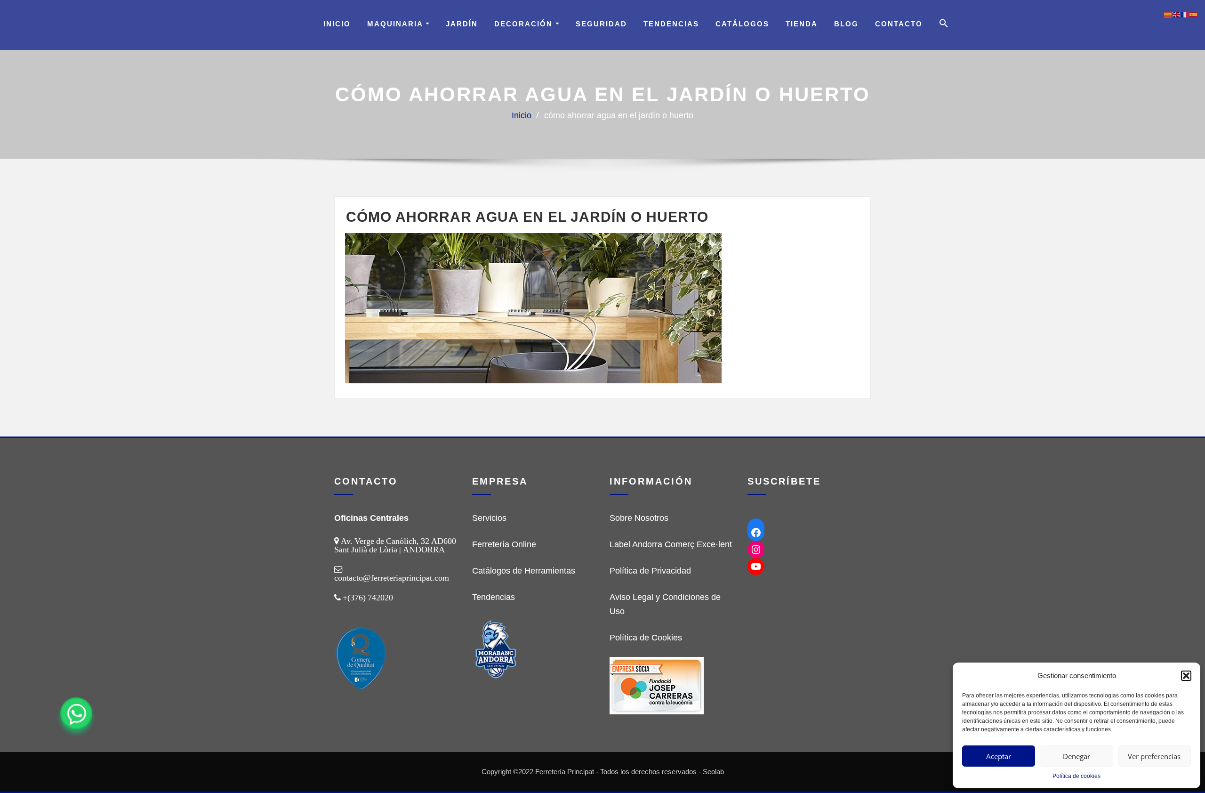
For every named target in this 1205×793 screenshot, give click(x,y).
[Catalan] (1168, 14)
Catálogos (742, 24)
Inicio (337, 24)
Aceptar (998, 756)
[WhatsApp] (76, 713)
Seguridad (601, 24)
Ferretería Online (504, 544)
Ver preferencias (1154, 756)
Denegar (1076, 756)
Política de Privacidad (650, 570)
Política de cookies (1076, 776)
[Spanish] (1193, 14)
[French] (1185, 14)
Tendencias (671, 24)
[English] (1177, 14)
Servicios (489, 518)
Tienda (802, 24)
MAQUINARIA (396, 24)
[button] (1186, 675)
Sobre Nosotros (639, 518)
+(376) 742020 (368, 597)
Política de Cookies (646, 637)
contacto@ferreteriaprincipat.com (391, 578)
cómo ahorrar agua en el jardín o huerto (618, 115)
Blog (846, 24)
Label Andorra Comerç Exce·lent (671, 544)
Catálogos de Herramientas (523, 570)
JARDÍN (462, 24)
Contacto (899, 24)
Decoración (524, 24)
